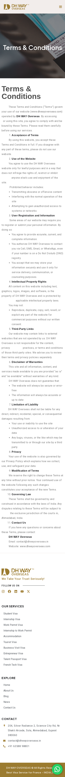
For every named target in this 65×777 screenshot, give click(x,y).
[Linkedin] (15, 591)
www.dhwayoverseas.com (46, 111)
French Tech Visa (12, 664)
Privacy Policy (14, 461)
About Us (8, 690)
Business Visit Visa (14, 647)
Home (6, 684)
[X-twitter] (28, 591)
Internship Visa (11, 619)
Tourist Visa (10, 642)
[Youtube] (22, 591)
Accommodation (12, 636)
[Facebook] (9, 591)
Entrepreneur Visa (13, 653)
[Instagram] (3, 591)
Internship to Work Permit (17, 630)
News (6, 701)
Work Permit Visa (13, 624)
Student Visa (10, 613)
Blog (6, 696)
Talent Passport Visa (15, 659)
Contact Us (9, 707)
